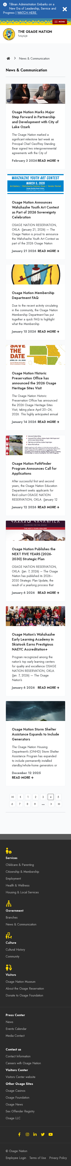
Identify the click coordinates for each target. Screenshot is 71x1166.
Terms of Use (37, 1158)
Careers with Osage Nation (23, 1063)
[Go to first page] (13, 797)
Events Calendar (16, 1029)
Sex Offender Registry (20, 1111)
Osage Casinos (15, 1090)
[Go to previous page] (20, 797)
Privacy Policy (58, 1158)
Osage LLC (13, 1118)
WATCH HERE (27, 13)
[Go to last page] (59, 804)
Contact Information (18, 1056)
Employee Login (16, 1158)
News (9, 1022)
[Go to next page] (51, 804)
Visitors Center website (20, 1077)
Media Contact (15, 1035)
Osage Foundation (17, 1097)
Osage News (14, 1104)
